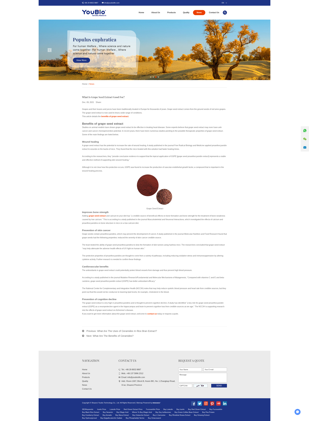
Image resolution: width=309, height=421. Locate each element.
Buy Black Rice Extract (90, 412)
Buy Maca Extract (122, 415)
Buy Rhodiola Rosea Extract (179, 415)
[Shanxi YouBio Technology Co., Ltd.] (94, 13)
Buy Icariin (180, 409)
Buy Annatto (107, 415)
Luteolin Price (115, 409)
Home (141, 12)
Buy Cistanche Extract (140, 415)
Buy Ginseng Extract (202, 415)
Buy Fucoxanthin (215, 409)
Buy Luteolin (168, 409)
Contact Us (214, 12)
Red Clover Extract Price (133, 409)
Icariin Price (101, 409)
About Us (155, 12)
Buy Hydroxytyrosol (89, 418)
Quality (186, 12)
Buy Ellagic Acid (122, 412)
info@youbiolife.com (111, 3)
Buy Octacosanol (154, 418)
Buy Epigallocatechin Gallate (111, 418)
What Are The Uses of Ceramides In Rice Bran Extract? (127, 331)
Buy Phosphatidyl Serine (135, 418)
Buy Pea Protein (208, 412)
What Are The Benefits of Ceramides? (113, 336)
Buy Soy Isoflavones (163, 412)
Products (171, 12)
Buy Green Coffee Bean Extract (187, 412)
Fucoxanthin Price (153, 409)
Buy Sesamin (108, 412)
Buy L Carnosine (159, 415)
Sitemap (139, 403)
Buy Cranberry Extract (90, 415)
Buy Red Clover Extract (197, 409)
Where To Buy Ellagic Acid (142, 412)
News (199, 12)
